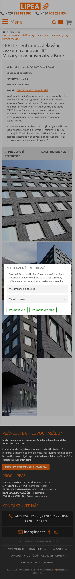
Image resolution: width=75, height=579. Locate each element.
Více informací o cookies (22, 289)
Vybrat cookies (17, 299)
